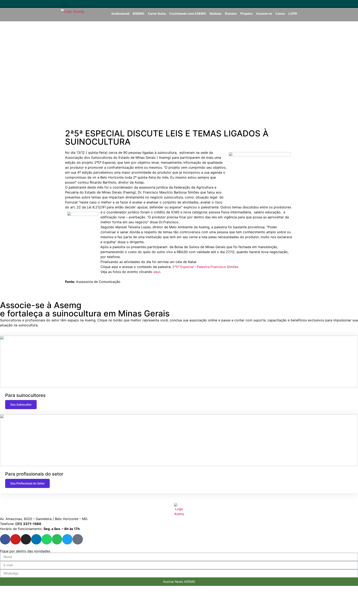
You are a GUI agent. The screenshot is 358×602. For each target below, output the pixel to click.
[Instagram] (255, 4)
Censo (280, 13)
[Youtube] (247, 4)
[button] (64, 4)
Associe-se (264, 13)
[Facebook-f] (240, 4)
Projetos (246, 13)
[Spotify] (279, 4)
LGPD (292, 13)
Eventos (231, 13)
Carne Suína (157, 13)
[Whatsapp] (271, 4)
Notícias (215, 13)
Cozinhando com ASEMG (187, 13)
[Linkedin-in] (263, 4)
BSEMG (138, 13)
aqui (156, 272)
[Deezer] (294, 4)
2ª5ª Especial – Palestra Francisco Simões (205, 267)
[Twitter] (286, 4)
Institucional (120, 13)
